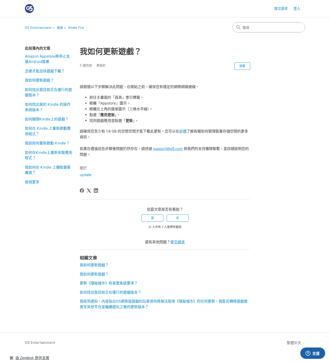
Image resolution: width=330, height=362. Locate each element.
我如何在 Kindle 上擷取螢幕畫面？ (48, 170)
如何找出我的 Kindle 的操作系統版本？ (48, 107)
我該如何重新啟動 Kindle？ (47, 143)
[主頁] (29, 8)
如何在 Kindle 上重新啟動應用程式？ (48, 131)
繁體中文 (294, 343)
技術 (60, 28)
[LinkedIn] (96, 190)
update (86, 174)
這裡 (183, 131)
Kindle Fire (76, 28)
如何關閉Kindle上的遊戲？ (47, 119)
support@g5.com (168, 148)
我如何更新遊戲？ (39, 80)
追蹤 (242, 66)
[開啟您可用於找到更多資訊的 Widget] (312, 353)
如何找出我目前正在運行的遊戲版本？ (48, 92)
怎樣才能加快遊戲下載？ (45, 71)
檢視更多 (32, 182)
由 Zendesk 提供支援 (32, 358)
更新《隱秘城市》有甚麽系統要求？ (109, 283)
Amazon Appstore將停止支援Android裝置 (47, 59)
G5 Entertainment (38, 28)
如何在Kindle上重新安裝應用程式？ (48, 155)
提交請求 (281, 8)
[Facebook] (82, 190)
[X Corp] (89, 190)
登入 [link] (297, 8)
